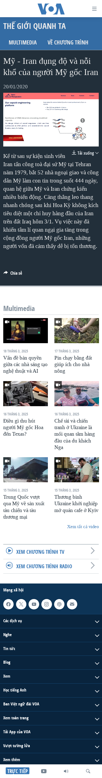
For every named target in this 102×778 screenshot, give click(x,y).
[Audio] (66, 771)
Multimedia (23, 42)
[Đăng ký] (72, 604)
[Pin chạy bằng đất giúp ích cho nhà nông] (76, 330)
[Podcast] (59, 604)
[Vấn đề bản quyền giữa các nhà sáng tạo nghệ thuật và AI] (25, 330)
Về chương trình (68, 42)
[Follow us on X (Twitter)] (21, 604)
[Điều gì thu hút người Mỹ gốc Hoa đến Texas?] (25, 393)
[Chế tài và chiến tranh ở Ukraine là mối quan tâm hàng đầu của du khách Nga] (76, 393)
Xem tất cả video (83, 526)
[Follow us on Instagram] (46, 604)
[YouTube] (43, 771)
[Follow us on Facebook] (8, 604)
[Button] (13, 274)
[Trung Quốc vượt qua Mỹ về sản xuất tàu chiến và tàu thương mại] (25, 469)
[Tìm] (88, 771)
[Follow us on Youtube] (34, 604)
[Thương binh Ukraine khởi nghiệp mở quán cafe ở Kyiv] (76, 469)
